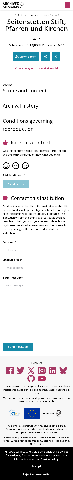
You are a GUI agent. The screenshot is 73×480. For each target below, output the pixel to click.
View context (27, 56)
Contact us (10, 437)
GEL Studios (36, 444)
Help (67, 389)
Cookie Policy (47, 437)
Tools (31, 389)
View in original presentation (34, 68)
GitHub (49, 401)
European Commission (29, 432)
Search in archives (29, 15)
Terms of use (28, 437)
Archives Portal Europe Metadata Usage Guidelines (36, 439)
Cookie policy (49, 459)
